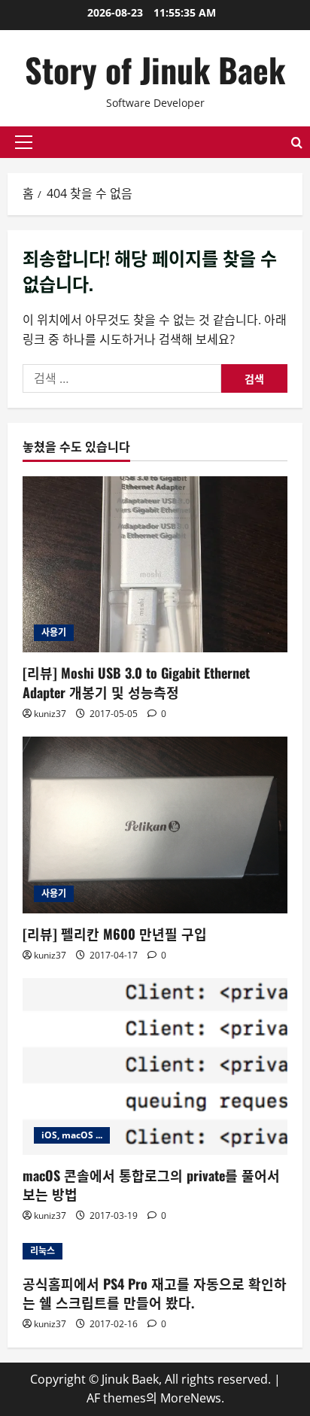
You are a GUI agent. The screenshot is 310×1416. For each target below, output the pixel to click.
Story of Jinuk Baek (155, 69)
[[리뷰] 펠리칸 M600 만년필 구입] (155, 825)
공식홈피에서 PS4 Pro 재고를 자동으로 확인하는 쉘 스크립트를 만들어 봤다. (155, 1293)
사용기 (53, 632)
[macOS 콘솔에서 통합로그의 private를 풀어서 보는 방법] (155, 1066)
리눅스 (42, 1250)
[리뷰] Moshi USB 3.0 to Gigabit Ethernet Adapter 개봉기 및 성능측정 (136, 682)
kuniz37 (50, 713)
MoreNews (190, 1398)
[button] (24, 142)
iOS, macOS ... (71, 1135)
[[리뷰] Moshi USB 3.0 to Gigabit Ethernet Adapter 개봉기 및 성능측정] (155, 564)
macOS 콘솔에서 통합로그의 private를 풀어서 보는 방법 (151, 1184)
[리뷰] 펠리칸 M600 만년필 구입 (115, 933)
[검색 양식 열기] (296, 142)
